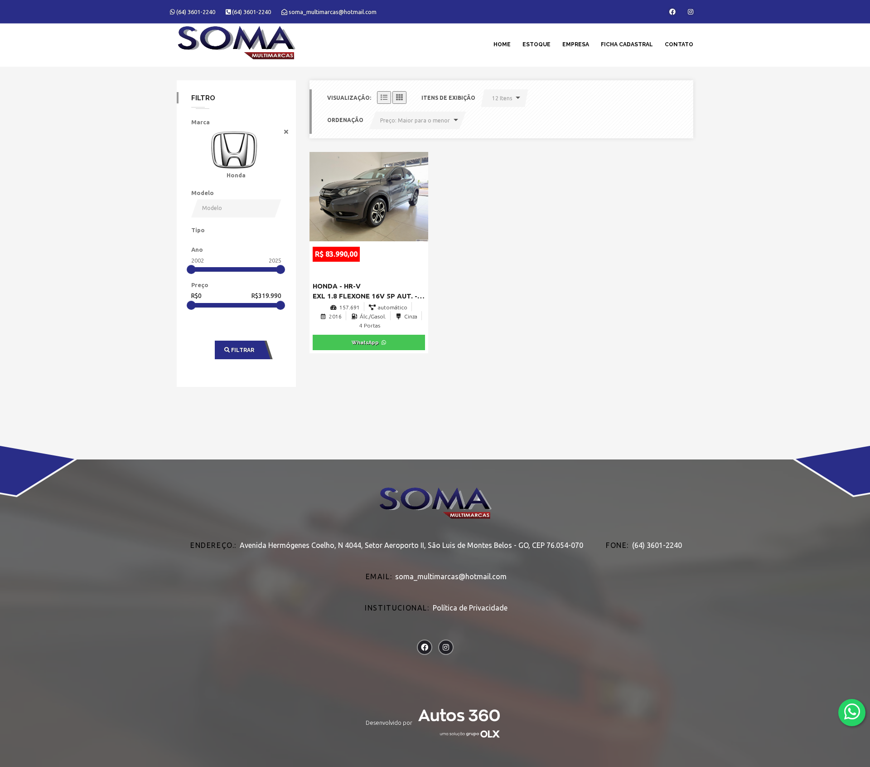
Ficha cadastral (627, 44)
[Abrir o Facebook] (672, 12)
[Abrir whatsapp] (852, 712)
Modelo (202, 193)
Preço (199, 285)
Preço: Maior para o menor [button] (415, 120)
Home (502, 44)
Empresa (575, 44)
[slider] (191, 269)
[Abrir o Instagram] (690, 12)
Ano (197, 249)
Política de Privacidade (470, 608)
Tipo (198, 230)
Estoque (536, 44)
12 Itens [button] (502, 98)
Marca (200, 122)
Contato (679, 44)
